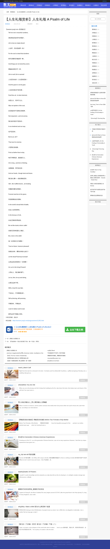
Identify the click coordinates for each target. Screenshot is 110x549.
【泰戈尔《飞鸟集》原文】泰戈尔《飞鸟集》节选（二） (37, 524)
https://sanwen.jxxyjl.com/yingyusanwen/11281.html (28, 320)
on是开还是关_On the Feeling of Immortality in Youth (96, 112)
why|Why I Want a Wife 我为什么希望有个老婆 (34, 507)
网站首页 (23, 5)
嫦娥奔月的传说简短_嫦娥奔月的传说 (31, 489)
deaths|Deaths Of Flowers (27, 472)
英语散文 (72, 5)
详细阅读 (82, 380)
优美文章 (95, 83)
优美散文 (95, 66)
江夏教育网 (6, 1)
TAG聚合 (21, 1)
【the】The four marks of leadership (17, 355)
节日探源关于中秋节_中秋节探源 (56, 353)
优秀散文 (95, 73)
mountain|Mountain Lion (54, 358)
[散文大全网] (9, 6)
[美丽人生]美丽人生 (15, 338)
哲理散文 (63, 5)
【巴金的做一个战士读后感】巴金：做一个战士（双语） (25, 341)
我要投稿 (104, 1)
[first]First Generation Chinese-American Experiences (36, 437)
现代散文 (95, 79)
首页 (8, 12)
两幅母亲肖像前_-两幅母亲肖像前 (56, 355)
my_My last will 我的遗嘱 (26, 454)
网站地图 (11, 1)
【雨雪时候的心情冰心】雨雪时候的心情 (17, 358)
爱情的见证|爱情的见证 (96, 195)
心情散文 (55, 5)
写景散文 (95, 63)
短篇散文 (95, 76)
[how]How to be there (53, 360)
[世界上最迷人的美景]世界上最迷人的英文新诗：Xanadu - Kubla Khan (97, 177)
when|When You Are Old (26, 385)
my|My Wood (51, 350)
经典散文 (47, 5)
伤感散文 (80, 5)
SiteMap (16, 1)
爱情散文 (31, 5)
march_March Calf (24, 367)
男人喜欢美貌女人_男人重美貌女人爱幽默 (32, 402)
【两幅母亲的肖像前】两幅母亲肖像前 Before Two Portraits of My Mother (43, 420)
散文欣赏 (104, 5)
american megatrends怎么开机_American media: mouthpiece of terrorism (27, 353)
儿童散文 (96, 5)
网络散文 (88, 5)
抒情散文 (39, 5)
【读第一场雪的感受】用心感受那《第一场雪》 (19, 360)
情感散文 (95, 69)
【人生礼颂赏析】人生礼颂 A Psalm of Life (27, 12)
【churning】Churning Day (97, 118)
